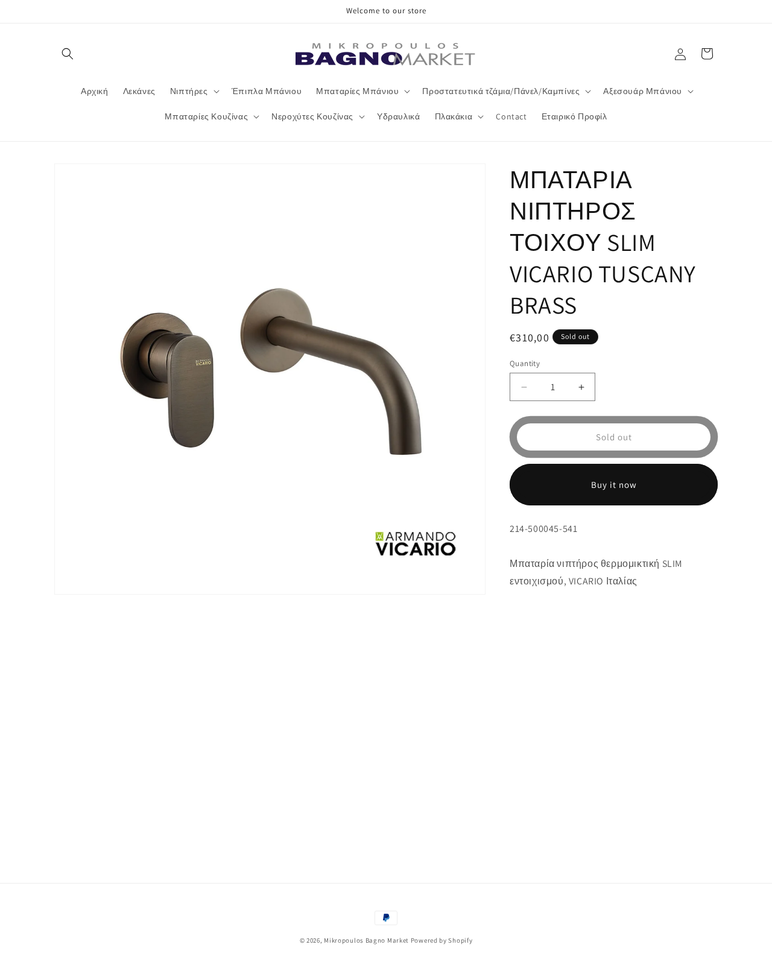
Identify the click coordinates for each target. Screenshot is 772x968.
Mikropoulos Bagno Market (366, 940)
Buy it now (614, 484)
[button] (67, 53)
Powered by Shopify (442, 940)
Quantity (525, 363)
